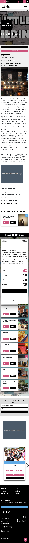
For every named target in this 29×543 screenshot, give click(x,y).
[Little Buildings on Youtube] (14, 60)
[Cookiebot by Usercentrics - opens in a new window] (20, 241)
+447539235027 (13, 65)
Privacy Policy (4, 516)
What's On (4, 488)
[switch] (25, 275)
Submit (14, 507)
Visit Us (3, 1)
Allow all (14, 291)
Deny (14, 300)
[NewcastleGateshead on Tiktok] (9, 511)
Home (4, 10)
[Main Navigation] (25, 6)
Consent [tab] (5, 245)
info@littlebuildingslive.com (13, 63)
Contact (17, 493)
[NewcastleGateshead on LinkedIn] (7, 511)
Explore (17, 488)
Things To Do (18, 10)
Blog (16, 490)
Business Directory (10, 10)
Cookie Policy (3, 520)
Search (17, 495)
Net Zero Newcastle (5, 523)
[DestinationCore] (5, 538)
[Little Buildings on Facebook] (8, 60)
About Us (17, 491)
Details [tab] (14, 245)
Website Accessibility (5, 521)
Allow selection (15, 296)
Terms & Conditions (5, 518)
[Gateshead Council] (21, 520)
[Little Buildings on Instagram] (10, 60)
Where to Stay (5, 495)
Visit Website (14, 47)
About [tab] (23, 245)
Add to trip (15, 50)
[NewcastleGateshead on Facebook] (2, 511)
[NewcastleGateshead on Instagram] (4, 511)
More (13, 222)
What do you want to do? (7, 402)
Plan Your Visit (5, 493)
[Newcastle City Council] (22, 517)
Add (7, 222)
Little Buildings (5, 54)
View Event (15, 478)
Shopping (3, 491)
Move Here (9, 1)
